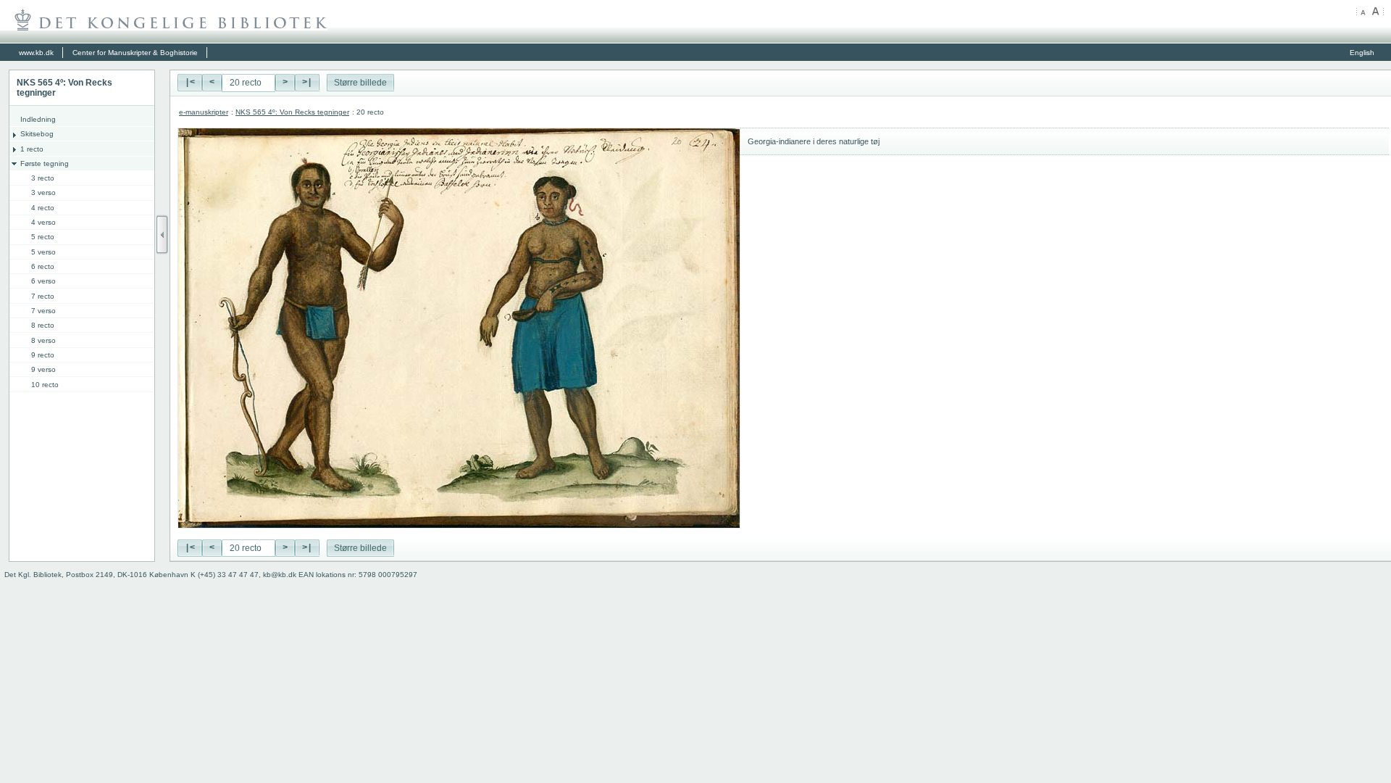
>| (307, 83)
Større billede (360, 83)
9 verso (43, 369)
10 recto (45, 385)
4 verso (43, 222)
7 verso (43, 311)
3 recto (42, 178)
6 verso (43, 281)
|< (190, 83)
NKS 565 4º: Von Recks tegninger (292, 112)
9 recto (42, 355)
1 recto (31, 149)
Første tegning (44, 163)
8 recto (42, 325)
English (1362, 53)
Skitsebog (37, 134)
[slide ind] (162, 234)
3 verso (43, 192)
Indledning (38, 119)
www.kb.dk (36, 53)
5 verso (43, 252)
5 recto (42, 237)
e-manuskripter (203, 112)
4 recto (42, 208)
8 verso (43, 340)
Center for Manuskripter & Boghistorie (135, 53)
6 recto (42, 266)
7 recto (42, 296)
